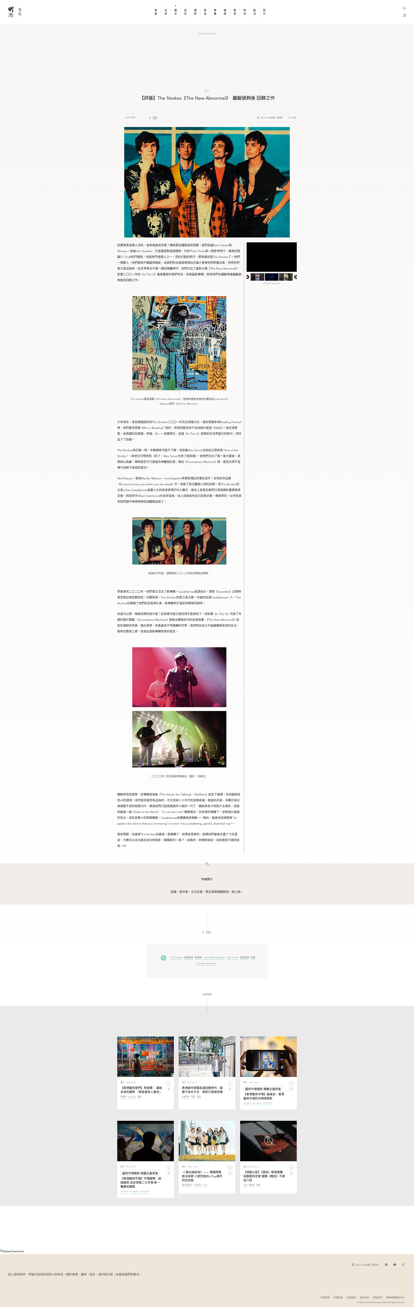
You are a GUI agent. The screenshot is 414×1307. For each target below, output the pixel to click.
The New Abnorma (206, 963)
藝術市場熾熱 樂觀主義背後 (263, 1089)
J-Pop (205, 1185)
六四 (245, 1185)
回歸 (253, 957)
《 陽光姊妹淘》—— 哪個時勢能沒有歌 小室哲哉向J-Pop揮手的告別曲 (202, 1176)
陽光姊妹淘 (187, 1185)
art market (257, 1103)
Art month (267, 1103)
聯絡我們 (377, 1297)
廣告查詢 (364, 1297)
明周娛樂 (325, 1297)
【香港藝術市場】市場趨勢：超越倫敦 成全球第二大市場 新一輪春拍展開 (140, 1182)
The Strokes (176, 957)
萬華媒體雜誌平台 (395, 1297)
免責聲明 (351, 1297)
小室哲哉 (197, 1185)
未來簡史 (186, 1097)
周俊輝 (123, 1097)
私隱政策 (338, 1297)
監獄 (193, 1097)
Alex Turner (232, 957)
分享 (293, 117)
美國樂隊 (188, 957)
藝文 (207, 90)
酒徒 (258, 1185)
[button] (270, 117)
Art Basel (132, 1097)
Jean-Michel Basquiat (214, 957)
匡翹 (155, 117)
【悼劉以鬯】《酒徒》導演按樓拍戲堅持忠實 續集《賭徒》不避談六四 (264, 1176)
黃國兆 (252, 1185)
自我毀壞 (244, 957)
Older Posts (207, 1226)
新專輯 (198, 957)
